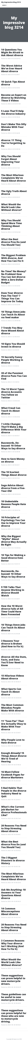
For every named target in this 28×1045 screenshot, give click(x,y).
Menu (4, 5)
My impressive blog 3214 (11, 2)
